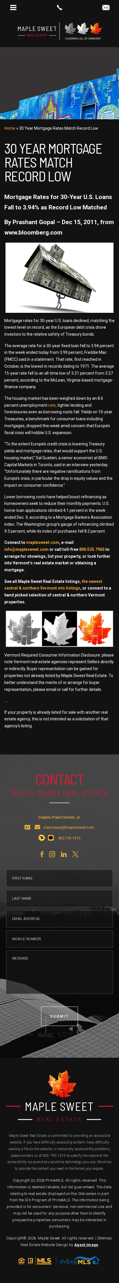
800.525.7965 (92, 549)
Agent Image (86, 1245)
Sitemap (104, 1238)
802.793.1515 (54, 1156)
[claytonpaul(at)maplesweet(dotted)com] (105, 8)
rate (52, 405)
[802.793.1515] (59, 7)
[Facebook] (41, 854)
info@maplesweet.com (26, 549)
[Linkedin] (63, 854)
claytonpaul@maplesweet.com (68, 828)
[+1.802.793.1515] (41, 838)
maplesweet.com (42, 542)
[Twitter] (75, 854)
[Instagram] (52, 854)
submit (59, 1016)
